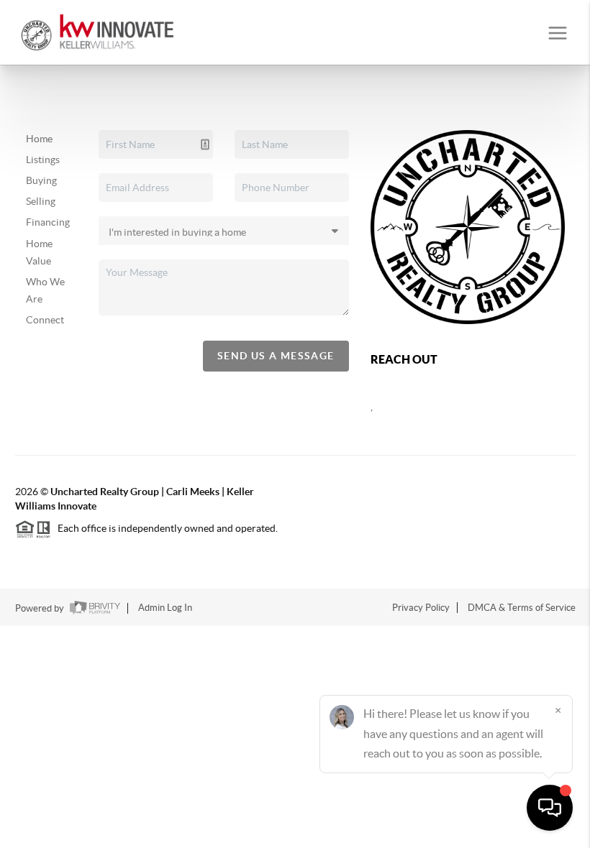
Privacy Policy (421, 607)
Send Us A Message (276, 355)
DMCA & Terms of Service (522, 607)
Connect (45, 320)
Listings (43, 159)
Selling (40, 201)
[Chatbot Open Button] (550, 808)
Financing (48, 222)
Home (39, 138)
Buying (41, 180)
